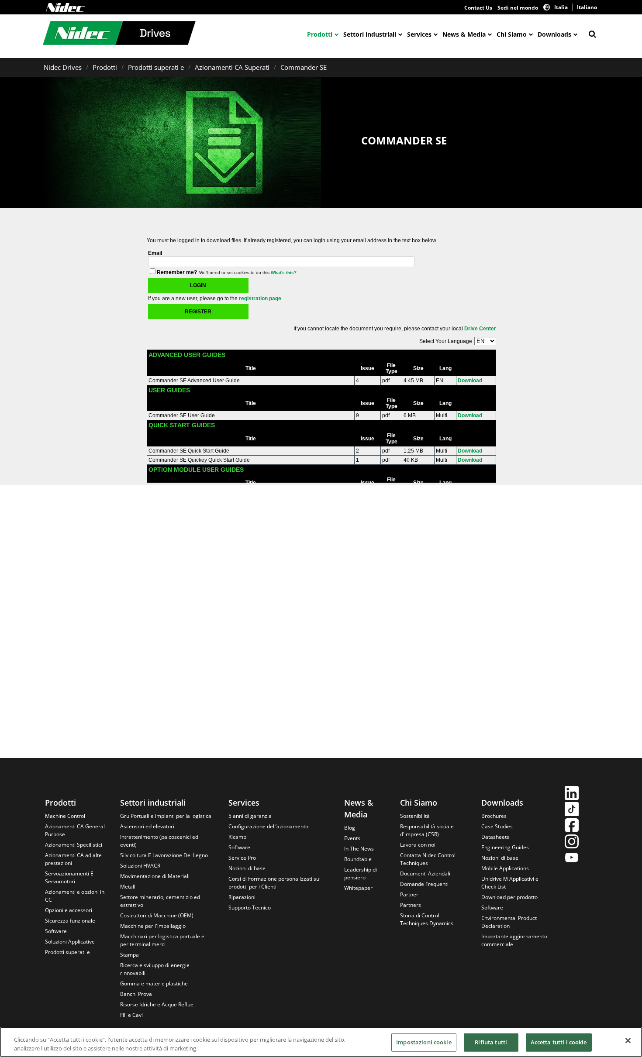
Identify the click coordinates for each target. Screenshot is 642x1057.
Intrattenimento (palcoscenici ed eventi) (159, 840)
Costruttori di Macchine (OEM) (156, 915)
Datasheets (495, 837)
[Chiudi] (628, 1040)
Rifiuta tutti (491, 1042)
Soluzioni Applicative (70, 941)
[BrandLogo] (119, 34)
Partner (409, 894)
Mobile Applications (505, 868)
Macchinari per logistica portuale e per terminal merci (162, 940)
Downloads (554, 34)
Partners (410, 905)
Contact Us (478, 7)
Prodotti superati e (156, 67)
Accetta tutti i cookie (559, 1042)
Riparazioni (241, 897)
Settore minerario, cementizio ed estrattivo (160, 901)
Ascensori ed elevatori (147, 826)
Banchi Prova (136, 994)
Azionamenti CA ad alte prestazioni (73, 859)
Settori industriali (369, 34)
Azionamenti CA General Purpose (75, 830)
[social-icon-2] (572, 810)
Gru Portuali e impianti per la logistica (165, 816)
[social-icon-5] (572, 859)
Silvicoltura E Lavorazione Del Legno (164, 855)
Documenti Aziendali (425, 873)
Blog (349, 827)
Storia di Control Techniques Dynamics (426, 919)
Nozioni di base (247, 868)
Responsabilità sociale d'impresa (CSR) (427, 830)
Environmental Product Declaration (509, 922)
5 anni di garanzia (250, 816)
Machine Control (65, 816)
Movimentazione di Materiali (155, 876)
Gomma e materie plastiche (154, 983)
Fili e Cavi (131, 1015)
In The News (359, 848)
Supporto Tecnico (249, 907)
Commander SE (303, 67)
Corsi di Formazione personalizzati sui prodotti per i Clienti (274, 882)
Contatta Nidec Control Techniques (428, 859)
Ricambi (238, 837)
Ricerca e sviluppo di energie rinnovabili (155, 969)
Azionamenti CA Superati (232, 67)
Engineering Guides (505, 847)
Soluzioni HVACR (140, 865)
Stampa (129, 954)
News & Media (464, 34)
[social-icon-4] (572, 842)
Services (419, 34)
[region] (321, 1042)
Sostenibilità (415, 816)
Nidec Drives (63, 67)
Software (56, 931)
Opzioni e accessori (68, 910)
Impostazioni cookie (423, 1042)
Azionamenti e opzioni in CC (74, 895)
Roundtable (358, 859)
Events (352, 838)
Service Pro (242, 857)
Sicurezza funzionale (70, 920)
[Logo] (65, 7)
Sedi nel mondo (517, 7)
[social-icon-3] (572, 826)
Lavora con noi (417, 844)
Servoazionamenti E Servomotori (69, 877)
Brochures (494, 816)
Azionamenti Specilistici (73, 844)
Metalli (128, 886)
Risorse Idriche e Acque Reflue (156, 1004)
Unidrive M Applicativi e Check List (509, 882)
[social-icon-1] (572, 794)
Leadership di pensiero (360, 873)
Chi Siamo (512, 34)
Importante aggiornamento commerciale (514, 940)
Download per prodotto (509, 897)
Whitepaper (358, 888)
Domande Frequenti (424, 884)
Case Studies (497, 826)
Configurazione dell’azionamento (268, 826)
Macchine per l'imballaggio (153, 926)
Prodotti (319, 34)
